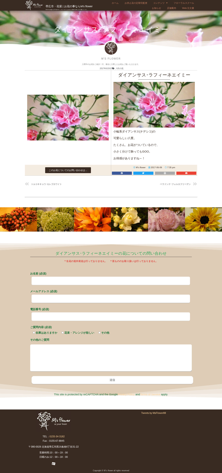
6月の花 (119, 68)
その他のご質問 (39, 339)
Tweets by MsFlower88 (153, 413)
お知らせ (156, 8)
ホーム (115, 3)
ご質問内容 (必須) (41, 327)
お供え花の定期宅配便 (136, 3)
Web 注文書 (188, 8)
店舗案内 (171, 8)
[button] (68, 170)
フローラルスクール (184, 3)
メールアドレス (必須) (43, 291)
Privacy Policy (126, 394)
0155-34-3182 (57, 436)
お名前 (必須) (38, 273)
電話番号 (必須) (39, 309)
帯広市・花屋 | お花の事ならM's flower (69, 6)
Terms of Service (150, 394)
